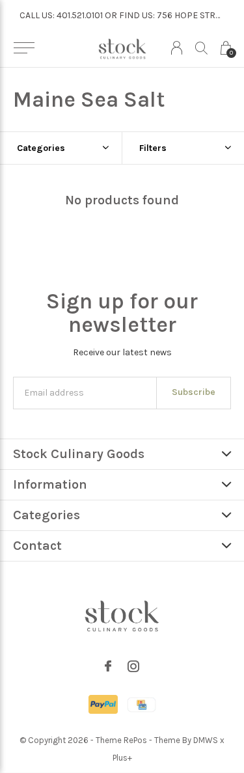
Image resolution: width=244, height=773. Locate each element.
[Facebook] (108, 666)
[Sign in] (176, 48)
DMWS (205, 740)
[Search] (201, 48)
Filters (153, 148)
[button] (24, 48)
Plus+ (122, 758)
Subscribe (193, 392)
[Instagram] (133, 666)
